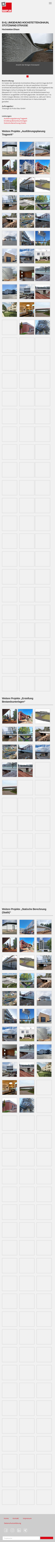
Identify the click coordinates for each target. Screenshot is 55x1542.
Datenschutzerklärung (12, 1523)
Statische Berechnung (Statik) (15, 123)
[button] (6, 47)
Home (6, 1518)
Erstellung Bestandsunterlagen (15, 121)
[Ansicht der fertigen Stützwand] (27, 47)
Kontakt (16, 1518)
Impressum (27, 1518)
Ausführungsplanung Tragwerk (15, 118)
